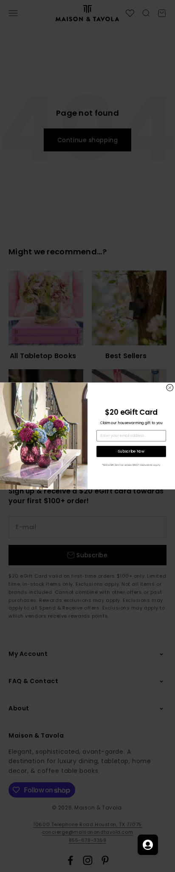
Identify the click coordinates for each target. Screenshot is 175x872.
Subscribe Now (131, 451)
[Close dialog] (170, 388)
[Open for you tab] (148, 845)
